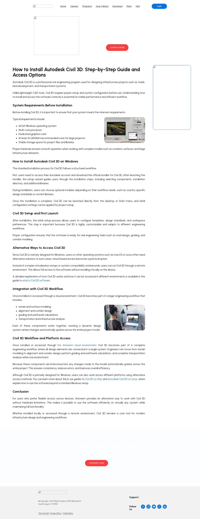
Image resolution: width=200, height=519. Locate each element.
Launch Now (117, 47)
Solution (74, 6)
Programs (87, 6)
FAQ (138, 6)
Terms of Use (43, 513)
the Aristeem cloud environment (76, 345)
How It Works (102, 6)
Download (117, 6)
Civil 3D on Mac (93, 379)
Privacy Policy (55, 513)
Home (63, 6)
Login (159, 6)
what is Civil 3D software (36, 280)
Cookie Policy (68, 513)
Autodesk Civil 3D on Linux (122, 379)
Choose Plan (96, 463)
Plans (129, 6)
